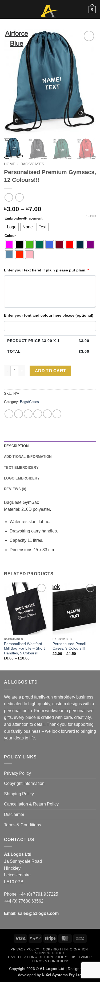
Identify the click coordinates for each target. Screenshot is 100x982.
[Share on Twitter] (28, 413)
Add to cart (50, 371)
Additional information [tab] (28, 457)
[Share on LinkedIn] (57, 413)
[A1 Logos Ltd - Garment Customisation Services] (50, 11)
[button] (7, 9)
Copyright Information (24, 783)
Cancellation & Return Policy (31, 804)
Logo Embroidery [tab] (22, 478)
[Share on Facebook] (18, 413)
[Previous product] (19, 197)
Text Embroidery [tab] (21, 468)
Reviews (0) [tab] (15, 489)
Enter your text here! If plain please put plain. (46, 270)
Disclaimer (14, 814)
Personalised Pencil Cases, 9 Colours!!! (69, 646)
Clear (91, 215)
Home (9, 164)
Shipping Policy (19, 794)
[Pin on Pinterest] (47, 413)
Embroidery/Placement (23, 218)
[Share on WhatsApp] (9, 413)
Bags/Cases (32, 164)
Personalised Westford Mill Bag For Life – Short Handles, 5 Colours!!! (24, 648)
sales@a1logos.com (38, 913)
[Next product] (9, 197)
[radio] (11, 227)
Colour (10, 236)
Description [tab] (16, 446)
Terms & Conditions (22, 825)
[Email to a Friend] (37, 413)
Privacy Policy (17, 773)
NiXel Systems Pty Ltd (62, 975)
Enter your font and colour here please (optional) (48, 315)
